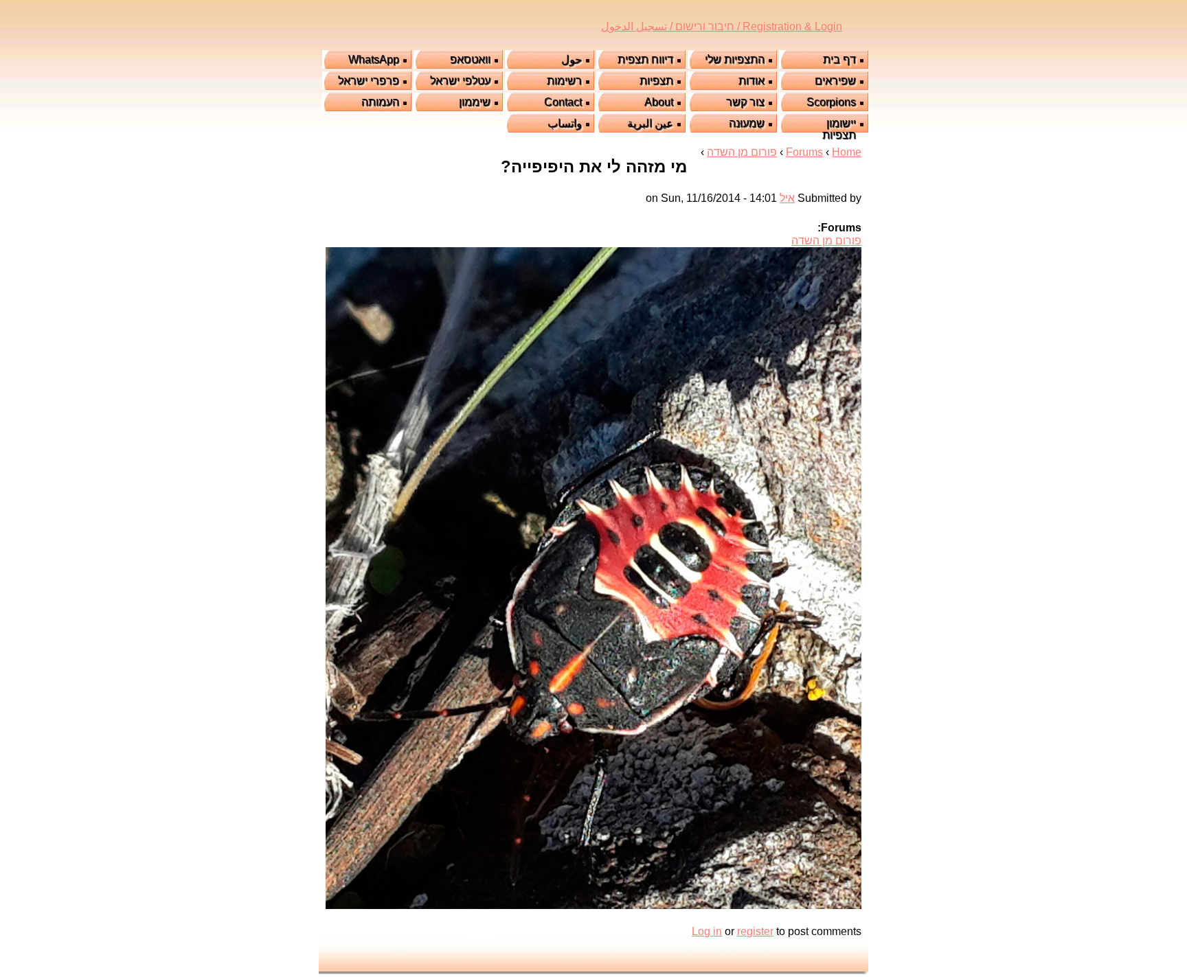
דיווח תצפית (645, 59)
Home (846, 152)
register (755, 931)
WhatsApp (373, 59)
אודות (751, 81)
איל (787, 198)
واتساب (564, 123)
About (658, 102)
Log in (707, 931)
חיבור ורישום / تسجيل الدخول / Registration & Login (721, 26)
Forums (804, 152)
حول (571, 59)
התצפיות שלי (735, 59)
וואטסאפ (470, 59)
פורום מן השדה (742, 152)
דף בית (839, 59)
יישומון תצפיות (839, 129)
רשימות (564, 81)
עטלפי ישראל (460, 81)
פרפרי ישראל (368, 81)
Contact (563, 102)
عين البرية (650, 123)
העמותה (380, 102)
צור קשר (745, 102)
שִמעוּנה (747, 123)
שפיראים (835, 81)
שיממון (474, 102)
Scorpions (831, 102)
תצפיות (656, 81)
